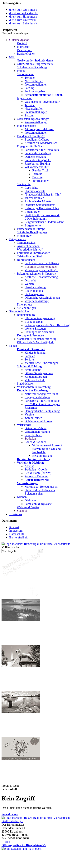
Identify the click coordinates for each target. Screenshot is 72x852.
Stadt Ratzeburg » (12, 821)
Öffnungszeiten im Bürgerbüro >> (24, 845)
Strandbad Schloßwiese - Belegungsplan (40, 491)
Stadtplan (30, 438)
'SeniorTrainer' (33, 418)
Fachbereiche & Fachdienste (42, 263)
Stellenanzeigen (26, 308)
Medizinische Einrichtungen (42, 363)
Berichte (37, 177)
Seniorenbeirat (25, 74)
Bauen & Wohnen (35, 442)
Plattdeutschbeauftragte (31, 136)
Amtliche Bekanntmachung (41, 277)
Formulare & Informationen (33, 253)
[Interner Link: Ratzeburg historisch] (21, 689)
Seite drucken (10, 814)
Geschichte (31, 187)
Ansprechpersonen (28, 246)
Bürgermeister (33, 225)
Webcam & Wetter (28, 507)
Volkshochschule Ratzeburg (34, 387)
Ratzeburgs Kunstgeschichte (42, 208)
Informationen (40, 180)
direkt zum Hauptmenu (23, 16)
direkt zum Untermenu (22, 20)
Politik (21, 70)
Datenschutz (24, 50)
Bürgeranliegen (26, 259)
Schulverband (33, 369)
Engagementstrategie (37, 397)
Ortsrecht (30, 280)
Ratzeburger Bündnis (37, 163)
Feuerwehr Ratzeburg (38, 153)
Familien (30, 356)
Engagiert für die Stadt (30, 146)
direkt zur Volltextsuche (23, 13)
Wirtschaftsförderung (37, 431)
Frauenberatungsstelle (38, 160)
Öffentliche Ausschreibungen (42, 297)
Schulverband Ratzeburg (32, 67)
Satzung (29, 88)
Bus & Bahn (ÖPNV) (38, 473)
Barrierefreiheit (26, 53)
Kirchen (22, 497)
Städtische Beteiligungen (32, 232)
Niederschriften (34, 81)
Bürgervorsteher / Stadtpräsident (44, 222)
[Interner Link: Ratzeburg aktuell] (21, 642)
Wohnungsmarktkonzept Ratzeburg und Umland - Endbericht (47, 449)
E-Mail (6, 841)
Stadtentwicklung (19, 311)
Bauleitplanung (34, 290)
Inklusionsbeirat (26, 125)
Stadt (12, 57)
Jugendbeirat (24, 98)
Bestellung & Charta (37, 139)
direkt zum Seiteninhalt (23, 23)
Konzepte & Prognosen (31, 335)
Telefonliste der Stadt (29, 256)
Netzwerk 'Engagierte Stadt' (41, 393)
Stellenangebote (34, 294)
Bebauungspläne (42, 455)
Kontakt (22, 43)
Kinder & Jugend (35, 352)
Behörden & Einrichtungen (41, 266)
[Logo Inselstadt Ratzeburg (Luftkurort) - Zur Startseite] (36, 544)
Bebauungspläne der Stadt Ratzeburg (47, 325)
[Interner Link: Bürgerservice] (21, 574)
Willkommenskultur (36, 167)
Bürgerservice (17, 239)
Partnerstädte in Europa (31, 228)
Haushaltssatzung (35, 287)
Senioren (30, 359)
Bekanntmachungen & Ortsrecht (36, 273)
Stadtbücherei (25, 383)
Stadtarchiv (24, 184)
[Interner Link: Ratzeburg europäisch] (21, 782)
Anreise (29, 466)
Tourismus (15, 514)
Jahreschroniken (34, 198)
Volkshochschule (35, 380)
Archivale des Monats (38, 201)
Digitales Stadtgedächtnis (40, 204)
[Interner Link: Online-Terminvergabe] (21, 597)
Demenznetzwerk (35, 156)
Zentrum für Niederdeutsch (41, 143)
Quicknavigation (19, 39)
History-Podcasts (35, 191)
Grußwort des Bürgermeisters (35, 63)
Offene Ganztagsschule (39, 373)
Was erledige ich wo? (30, 249)
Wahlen (29, 283)
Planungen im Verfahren (39, 332)
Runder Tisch (40, 170)
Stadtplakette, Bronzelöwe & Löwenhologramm (42, 216)
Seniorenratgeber (35, 91)
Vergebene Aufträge (37, 301)
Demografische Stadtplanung (42, 411)
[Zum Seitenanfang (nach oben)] (22, 848)
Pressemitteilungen (36, 84)
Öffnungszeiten (26, 242)
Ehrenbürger (32, 211)
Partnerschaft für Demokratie (42, 149)
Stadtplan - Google (36, 469)
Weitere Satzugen (35, 328)
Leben (13, 345)
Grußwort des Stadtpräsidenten (35, 60)
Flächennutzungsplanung (40, 318)
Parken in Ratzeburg (37, 476)
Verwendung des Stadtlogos (41, 270)
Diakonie (30, 500)
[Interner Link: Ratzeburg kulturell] (21, 735)
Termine (30, 77)
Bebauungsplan (34, 321)
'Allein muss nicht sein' (38, 421)
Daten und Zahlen (35, 428)
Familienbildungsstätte (38, 503)
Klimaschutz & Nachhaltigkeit (35, 342)
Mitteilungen (24, 235)
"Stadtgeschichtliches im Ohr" (43, 194)
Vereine (29, 414)
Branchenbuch (33, 435)
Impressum (23, 46)
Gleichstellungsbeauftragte (33, 118)
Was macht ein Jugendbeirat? (42, 101)
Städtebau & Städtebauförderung (36, 338)
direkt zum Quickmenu (23, 9)
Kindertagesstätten (36, 376)
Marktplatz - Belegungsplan (41, 486)
